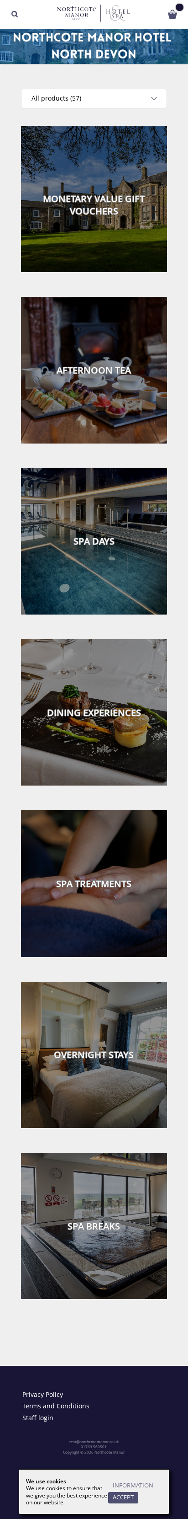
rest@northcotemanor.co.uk (94, 1441)
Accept (123, 1497)
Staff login (37, 1418)
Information (133, 1485)
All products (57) (56, 98)
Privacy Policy (42, 1395)
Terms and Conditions (55, 1406)
